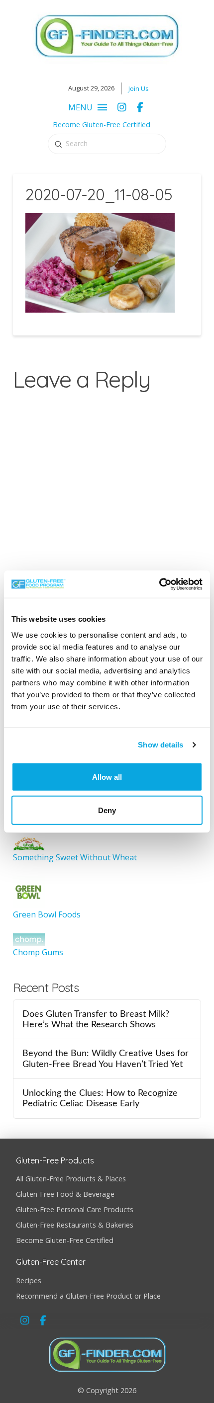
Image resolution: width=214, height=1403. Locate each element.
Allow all (107, 776)
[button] (85, 107)
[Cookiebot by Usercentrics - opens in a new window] (159, 584)
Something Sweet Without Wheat (75, 857)
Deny (107, 810)
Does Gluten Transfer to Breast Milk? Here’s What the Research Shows (95, 1019)
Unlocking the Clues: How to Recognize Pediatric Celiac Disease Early (100, 1098)
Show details (160, 745)
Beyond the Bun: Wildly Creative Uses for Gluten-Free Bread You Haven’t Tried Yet (105, 1058)
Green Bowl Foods (47, 914)
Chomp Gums (38, 952)
